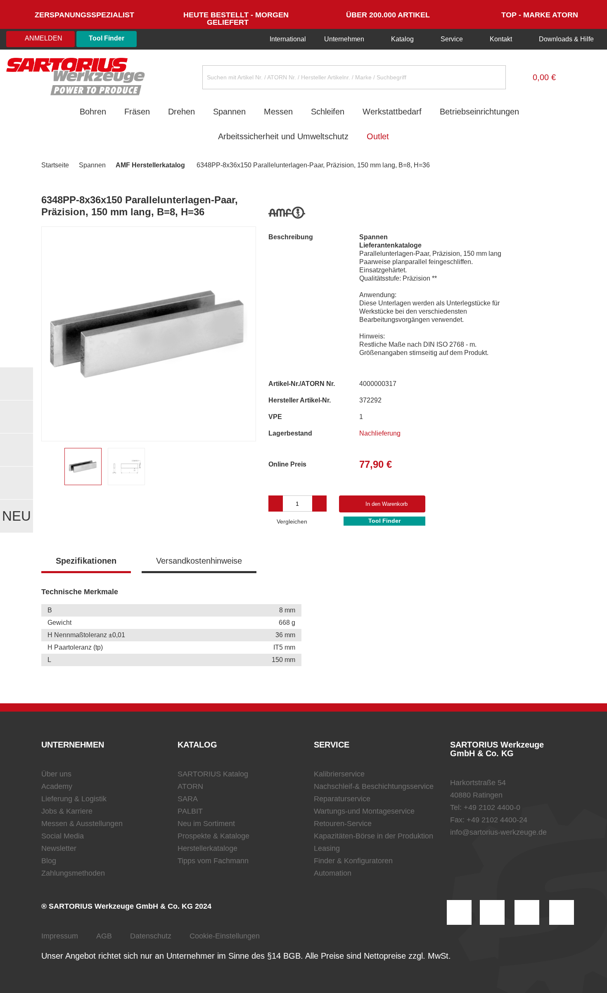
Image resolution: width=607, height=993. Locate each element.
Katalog (402, 39)
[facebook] (527, 912)
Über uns (56, 774)
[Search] (493, 77)
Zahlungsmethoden (73, 873)
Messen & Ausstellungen (82, 823)
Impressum (59, 936)
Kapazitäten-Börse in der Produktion (373, 836)
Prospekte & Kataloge (213, 836)
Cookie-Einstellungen (225, 936)
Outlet (378, 136)
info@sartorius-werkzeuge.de (498, 832)
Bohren (93, 111)
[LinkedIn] (492, 912)
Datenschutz (150, 936)
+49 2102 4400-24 (497, 820)
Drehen (181, 111)
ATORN (190, 786)
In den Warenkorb (386, 504)
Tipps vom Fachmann (213, 861)
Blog (48, 861)
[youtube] (561, 912)
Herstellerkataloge (207, 848)
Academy (56, 786)
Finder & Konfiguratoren (353, 861)
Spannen (229, 111)
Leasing (327, 848)
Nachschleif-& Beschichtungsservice (374, 786)
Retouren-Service (343, 823)
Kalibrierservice (339, 774)
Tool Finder (106, 38)
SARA (188, 799)
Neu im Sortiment (206, 823)
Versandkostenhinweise (199, 560)
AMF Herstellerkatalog (150, 165)
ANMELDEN (43, 38)
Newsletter (58, 848)
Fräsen (137, 111)
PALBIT (190, 811)
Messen (278, 111)
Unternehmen (344, 39)
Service (452, 39)
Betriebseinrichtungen (479, 111)
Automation (332, 873)
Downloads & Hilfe (565, 39)
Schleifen (327, 111)
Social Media (62, 836)
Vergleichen (291, 521)
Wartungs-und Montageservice (364, 811)
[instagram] (459, 912)
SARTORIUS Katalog (213, 774)
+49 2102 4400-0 (492, 807)
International (287, 39)
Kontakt (501, 39)
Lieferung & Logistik (74, 799)
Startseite (55, 165)
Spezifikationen (86, 560)
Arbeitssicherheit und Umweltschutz (283, 136)
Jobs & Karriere (66, 811)
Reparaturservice (342, 799)
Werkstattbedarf (392, 111)
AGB (104, 936)
